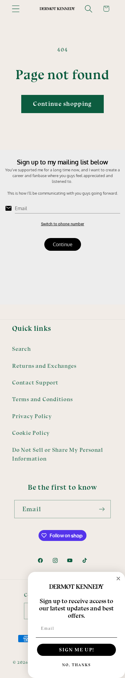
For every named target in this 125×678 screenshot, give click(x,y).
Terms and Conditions (42, 399)
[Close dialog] (118, 578)
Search (21, 349)
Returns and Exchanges (44, 366)
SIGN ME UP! (76, 650)
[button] (15, 8)
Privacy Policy (32, 416)
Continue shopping (62, 103)
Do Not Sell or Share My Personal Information (57, 454)
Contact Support (35, 382)
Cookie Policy (31, 433)
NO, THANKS (76, 665)
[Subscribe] (101, 509)
